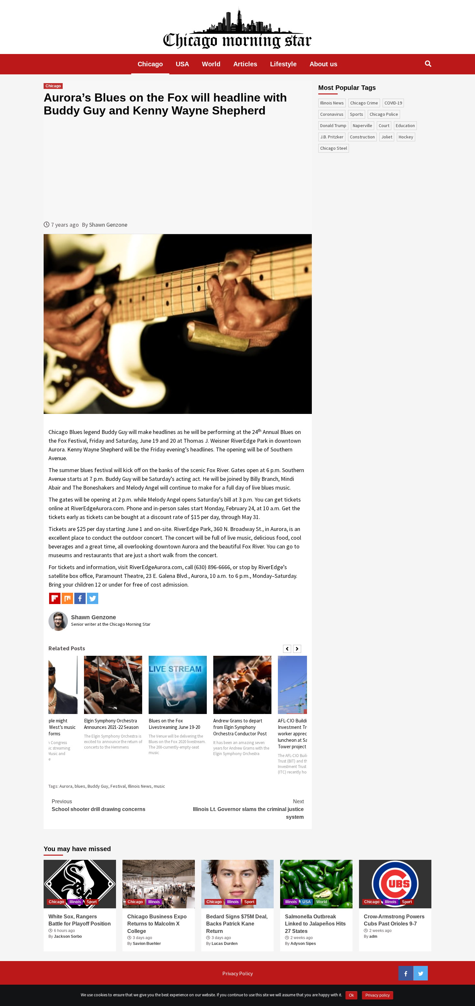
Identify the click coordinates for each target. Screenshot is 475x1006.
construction (362, 137)
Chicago (150, 64)
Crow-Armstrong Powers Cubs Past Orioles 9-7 (394, 920)
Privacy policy (377, 995)
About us (323, 64)
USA (182, 64)
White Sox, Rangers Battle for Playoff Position (79, 920)
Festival (118, 786)
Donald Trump (333, 125)
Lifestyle (283, 64)
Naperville (362, 125)
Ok (351, 995)
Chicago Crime (364, 103)
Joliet (386, 137)
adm (373, 936)
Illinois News (140, 786)
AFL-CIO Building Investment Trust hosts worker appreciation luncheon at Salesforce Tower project (302, 734)
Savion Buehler (147, 943)
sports (356, 114)
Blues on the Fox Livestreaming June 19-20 (174, 724)
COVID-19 (393, 103)
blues (80, 786)
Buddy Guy (98, 786)
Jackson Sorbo (68, 936)
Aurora (65, 786)
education (405, 125)
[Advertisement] (178, 168)
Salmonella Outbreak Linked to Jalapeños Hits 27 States (315, 924)
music (159, 786)
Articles (245, 64)
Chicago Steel (333, 148)
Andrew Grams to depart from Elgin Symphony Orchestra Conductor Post (240, 727)
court (384, 125)
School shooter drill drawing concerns (98, 805)
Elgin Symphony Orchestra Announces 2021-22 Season (111, 724)
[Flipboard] (54, 598)
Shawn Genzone (108, 224)
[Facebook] (80, 598)
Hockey (406, 137)
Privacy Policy (237, 973)
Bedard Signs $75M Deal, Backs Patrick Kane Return (237, 924)
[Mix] (67, 598)
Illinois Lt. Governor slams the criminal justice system (248, 809)
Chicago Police (384, 114)
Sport (92, 902)
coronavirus (331, 114)
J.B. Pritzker (331, 137)
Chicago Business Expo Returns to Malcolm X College (157, 924)
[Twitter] (92, 598)
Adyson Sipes (303, 943)
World (211, 64)
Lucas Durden (225, 943)
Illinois (75, 902)
